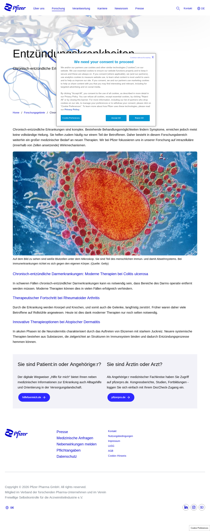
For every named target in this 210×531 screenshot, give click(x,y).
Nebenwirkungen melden (77, 444)
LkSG (111, 446)
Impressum (114, 441)
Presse (62, 432)
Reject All (139, 118)
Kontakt (112, 431)
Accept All (116, 118)
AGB (110, 451)
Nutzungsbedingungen (120, 436)
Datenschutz (67, 456)
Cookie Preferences (199, 528)
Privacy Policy (72, 109)
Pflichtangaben (69, 450)
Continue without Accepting (142, 57)
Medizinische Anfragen (75, 438)
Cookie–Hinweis (117, 455)
